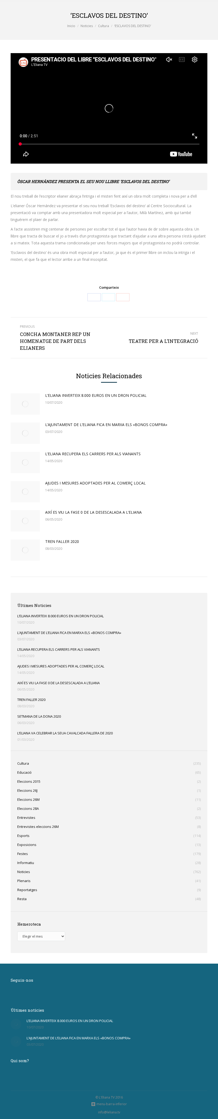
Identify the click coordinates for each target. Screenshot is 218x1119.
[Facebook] (94, 297)
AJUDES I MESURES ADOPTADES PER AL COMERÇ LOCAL (95, 483)
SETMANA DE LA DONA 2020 (39, 716)
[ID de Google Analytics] (122, 297)
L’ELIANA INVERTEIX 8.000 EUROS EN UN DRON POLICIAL (95, 395)
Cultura (103, 26)
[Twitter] (108, 297)
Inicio (71, 26)
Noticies (87, 26)
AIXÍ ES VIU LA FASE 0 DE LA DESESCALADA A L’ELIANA (93, 512)
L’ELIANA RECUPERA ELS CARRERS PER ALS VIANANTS (93, 453)
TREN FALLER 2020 (62, 541)
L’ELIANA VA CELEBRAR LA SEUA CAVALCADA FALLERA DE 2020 (65, 733)
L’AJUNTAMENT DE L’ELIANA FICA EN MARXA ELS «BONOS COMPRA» (106, 424)
